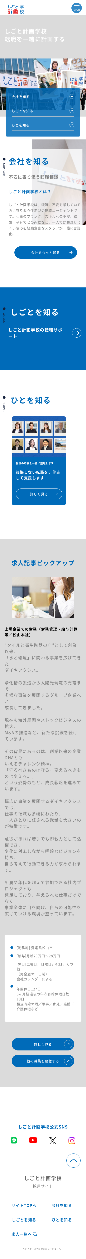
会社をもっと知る (45, 252)
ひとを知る (21, 124)
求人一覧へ (22, 1234)
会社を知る (21, 96)
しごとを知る (24, 1219)
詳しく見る (43, 1044)
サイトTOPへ (24, 1205)
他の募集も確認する (43, 1060)
